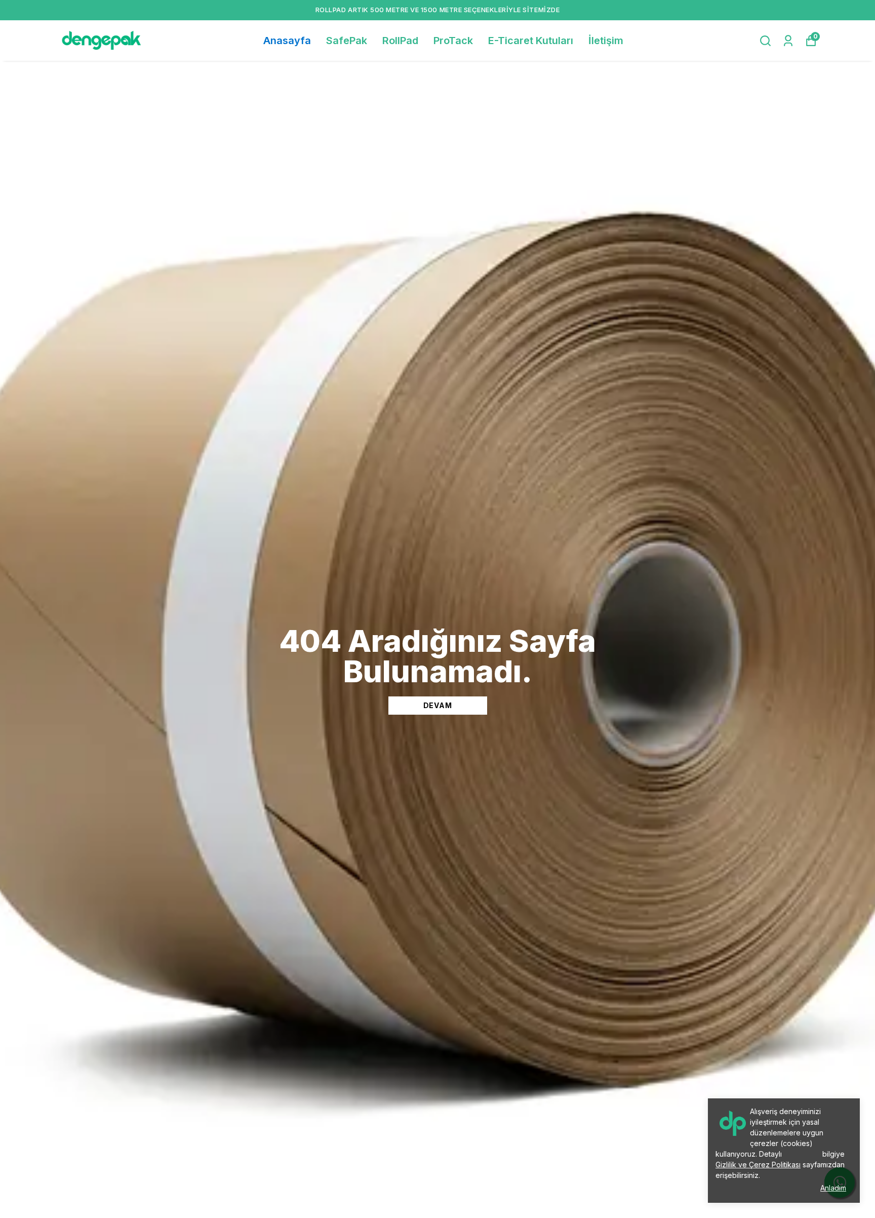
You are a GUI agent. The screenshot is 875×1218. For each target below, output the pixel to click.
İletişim (605, 40)
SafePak (346, 40)
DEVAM (437, 705)
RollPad (400, 40)
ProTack (453, 40)
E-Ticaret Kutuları (530, 40)
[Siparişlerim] (788, 40)
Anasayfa (287, 40)
